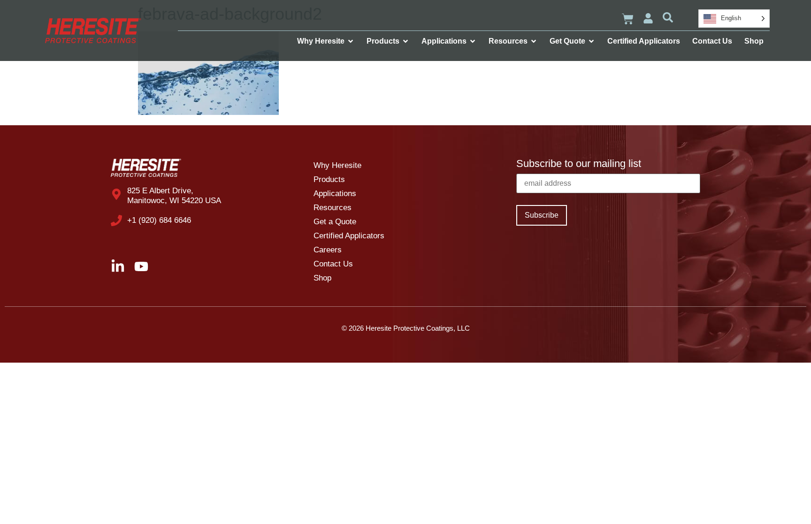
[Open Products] (405, 41)
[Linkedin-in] (118, 266)
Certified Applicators (349, 235)
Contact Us (333, 263)
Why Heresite (337, 165)
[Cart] (628, 19)
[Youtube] (141, 266)
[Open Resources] (533, 41)
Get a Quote (335, 221)
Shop (322, 277)
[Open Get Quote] (591, 41)
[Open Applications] (472, 41)
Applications (335, 193)
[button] (668, 17)
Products (329, 179)
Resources (333, 207)
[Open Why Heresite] (350, 41)
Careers (328, 249)
